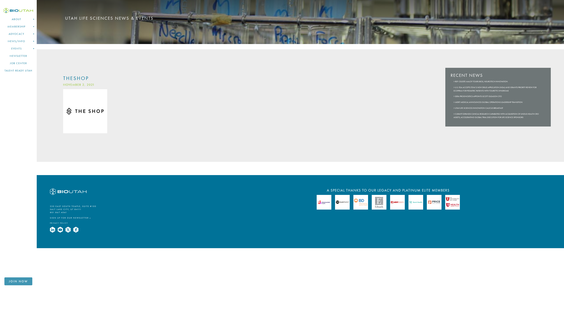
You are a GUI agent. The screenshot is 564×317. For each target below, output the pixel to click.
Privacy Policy (59, 223)
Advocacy (16, 34)
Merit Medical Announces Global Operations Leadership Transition (489, 102)
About (16, 19)
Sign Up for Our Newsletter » (70, 218)
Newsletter (18, 56)
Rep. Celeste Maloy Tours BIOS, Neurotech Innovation (481, 81)
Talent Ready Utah (18, 70)
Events (16, 48)
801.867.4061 (58, 212)
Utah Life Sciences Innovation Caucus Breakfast (479, 108)
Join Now (18, 281)
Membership (16, 26)
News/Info (16, 41)
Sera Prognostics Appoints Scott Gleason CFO (478, 96)
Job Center (18, 63)
